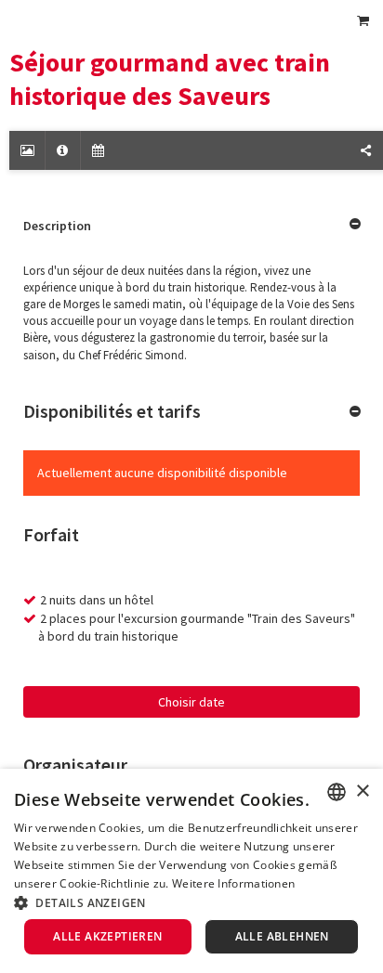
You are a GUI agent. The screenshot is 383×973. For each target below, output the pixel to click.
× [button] (362, 791)
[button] (191, 902)
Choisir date (191, 702)
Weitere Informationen (233, 883)
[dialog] (191, 871)
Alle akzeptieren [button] (107, 936)
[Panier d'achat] (362, 20)
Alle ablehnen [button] (282, 936)
